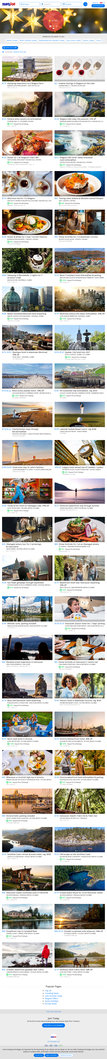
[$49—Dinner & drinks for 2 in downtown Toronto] (80, 222)
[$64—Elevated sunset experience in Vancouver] (27, 647)
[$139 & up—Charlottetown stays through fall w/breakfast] (27, 414)
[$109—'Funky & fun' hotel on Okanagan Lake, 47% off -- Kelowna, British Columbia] (27, 491)
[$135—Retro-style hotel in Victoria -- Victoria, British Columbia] (27, 724)
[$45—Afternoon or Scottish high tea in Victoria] (27, 762)
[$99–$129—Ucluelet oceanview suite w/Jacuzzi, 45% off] (80, 916)
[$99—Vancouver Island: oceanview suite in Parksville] (27, 878)
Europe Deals (51, 1003)
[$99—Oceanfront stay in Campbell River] (27, 916)
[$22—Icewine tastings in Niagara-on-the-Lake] (80, 68)
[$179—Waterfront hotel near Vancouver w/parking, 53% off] (80, 568)
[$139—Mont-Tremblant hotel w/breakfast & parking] (80, 260)
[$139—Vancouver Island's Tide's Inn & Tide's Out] (80, 801)
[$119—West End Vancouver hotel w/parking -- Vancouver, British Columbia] (27, 685)
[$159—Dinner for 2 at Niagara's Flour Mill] (27, 142)
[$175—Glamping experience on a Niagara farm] (27, 68)
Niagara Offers (51, 998)
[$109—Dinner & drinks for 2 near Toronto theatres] (27, 222)
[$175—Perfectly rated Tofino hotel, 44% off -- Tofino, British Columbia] (80, 955)
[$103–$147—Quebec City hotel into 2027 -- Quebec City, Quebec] (80, 337)
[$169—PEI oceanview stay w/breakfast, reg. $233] (80, 376)
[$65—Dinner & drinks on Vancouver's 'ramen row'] (80, 647)
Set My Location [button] (54, 1012)
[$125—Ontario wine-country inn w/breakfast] (27, 104)
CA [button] (104, 3)
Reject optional (51, 1055)
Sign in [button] (95, 3)
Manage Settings (66, 1055)
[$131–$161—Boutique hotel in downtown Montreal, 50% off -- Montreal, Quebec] (27, 337)
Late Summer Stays (53, 996)
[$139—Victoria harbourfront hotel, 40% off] (80, 724)
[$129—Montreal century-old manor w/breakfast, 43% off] (80, 299)
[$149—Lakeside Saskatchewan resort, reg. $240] (80, 414)
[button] (50, 26)
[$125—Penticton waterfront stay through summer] (80, 491)
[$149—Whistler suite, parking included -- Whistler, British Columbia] (27, 608)
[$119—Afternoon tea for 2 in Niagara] (27, 183)
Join (98, 6)
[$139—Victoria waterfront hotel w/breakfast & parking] (80, 762)
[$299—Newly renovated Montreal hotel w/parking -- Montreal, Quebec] (27, 299)
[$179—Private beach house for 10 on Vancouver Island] (80, 878)
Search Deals (85, 4)
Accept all (38, 1055)
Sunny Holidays (51, 1001)
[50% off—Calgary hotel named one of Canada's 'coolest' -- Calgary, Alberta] (80, 452)
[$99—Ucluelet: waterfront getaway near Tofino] (27, 955)
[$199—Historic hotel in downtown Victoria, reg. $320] (80, 685)
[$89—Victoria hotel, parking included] (27, 801)
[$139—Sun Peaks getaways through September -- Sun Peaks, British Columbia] (27, 568)
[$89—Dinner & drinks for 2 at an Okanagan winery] (80, 529)
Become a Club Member (53, 1025)
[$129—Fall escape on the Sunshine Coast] (80, 839)
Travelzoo (8, 4)
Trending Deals (52, 993)
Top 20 (48, 990)
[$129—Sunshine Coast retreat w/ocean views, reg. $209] (27, 839)
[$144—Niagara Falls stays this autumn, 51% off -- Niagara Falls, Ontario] (80, 104)
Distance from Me (19, 52)
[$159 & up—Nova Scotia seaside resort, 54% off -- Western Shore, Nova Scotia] (27, 376)
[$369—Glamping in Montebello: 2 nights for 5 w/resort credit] (27, 260)
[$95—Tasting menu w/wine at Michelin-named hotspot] (80, 183)
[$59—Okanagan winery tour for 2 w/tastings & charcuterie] (27, 529)
